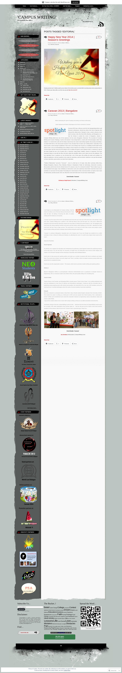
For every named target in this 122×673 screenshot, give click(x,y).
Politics (62, 626)
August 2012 (22, 197)
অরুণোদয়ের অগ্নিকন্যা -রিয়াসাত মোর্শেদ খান (27, 133)
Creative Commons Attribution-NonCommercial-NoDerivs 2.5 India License (28, 250)
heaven (75, 616)
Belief (46, 607)
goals (56, 616)
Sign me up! (21, 609)
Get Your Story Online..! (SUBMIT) (50, 6)
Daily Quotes (25, 87)
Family (64, 614)
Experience (70, 612)
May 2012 (22, 203)
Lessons (48, 621)
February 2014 (23, 162)
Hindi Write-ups (26, 89)
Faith (59, 614)
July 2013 (22, 176)
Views (72, 629)
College (60, 607)
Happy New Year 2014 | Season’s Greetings (61, 38)
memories (74, 621)
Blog (52, 115)
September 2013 (23, 172)
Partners (22, 68)
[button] (59, 319)
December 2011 (23, 213)
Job (66, 618)
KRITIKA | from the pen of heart (26, 129)
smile (71, 628)
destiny (62, 610)
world (75, 629)
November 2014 (23, 146)
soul (45, 629)
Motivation (59, 623)
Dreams (72, 610)
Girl (54, 616)
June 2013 (22, 178)
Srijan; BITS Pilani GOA (28, 76)
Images (21, 66)
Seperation (67, 628)
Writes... (67, 42)
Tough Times (65, 629)
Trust (69, 629)
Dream (67, 610)
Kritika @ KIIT (26, 74)
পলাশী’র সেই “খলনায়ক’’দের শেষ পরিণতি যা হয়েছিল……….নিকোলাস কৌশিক (26, 124)
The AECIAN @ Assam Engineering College (28, 79)
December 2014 (23, 144)
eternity (65, 612)
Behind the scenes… (89, 6)
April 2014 (22, 158)
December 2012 (23, 190)
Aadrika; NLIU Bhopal (27, 69)
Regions (77, 6)
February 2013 (23, 186)
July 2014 (22, 152)
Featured (22, 64)
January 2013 (23, 188)
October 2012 (23, 193)
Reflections (69, 626)
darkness (46, 610)
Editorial (21, 62)
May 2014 (22, 156)
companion (66, 607)
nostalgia (64, 623)
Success (48, 629)
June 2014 (22, 154)
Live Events (25, 91)
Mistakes (48, 623)
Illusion (63, 618)
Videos (21, 81)
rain (65, 626)
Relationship (47, 628)
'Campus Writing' (36, 17)
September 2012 (23, 195)
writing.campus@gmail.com (25, 623)
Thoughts (60, 629)
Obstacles (70, 623)
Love (68, 621)
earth (76, 610)
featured (57, 44)
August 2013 (22, 174)
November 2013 (23, 168)
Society (74, 628)
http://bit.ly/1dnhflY (73, 90)
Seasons (62, 628)
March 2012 (22, 207)
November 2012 (23, 192)
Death (50, 610)
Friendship (51, 616)
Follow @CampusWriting (28, 254)
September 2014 (23, 148)
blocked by (61, 637)
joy (68, 618)
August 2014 (22, 150)
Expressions (54, 614)
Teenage (55, 629)
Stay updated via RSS (88, 21)
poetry (59, 626)
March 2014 (22, 160)
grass (59, 616)
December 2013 (23, 166)
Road (52, 628)
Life (55, 620)
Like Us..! (23, 137)
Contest (24, 85)
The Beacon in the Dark (25, 131)
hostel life (59, 618)
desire (53, 610)
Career (51, 607)
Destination (57, 610)
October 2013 (23, 170)
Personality (55, 626)
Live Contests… (34, 6)
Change (55, 607)
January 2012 (23, 211)
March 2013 (22, 184)
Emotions (59, 612)
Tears (51, 629)
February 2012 (23, 209)
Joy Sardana (64, 334)
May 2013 (22, 180)
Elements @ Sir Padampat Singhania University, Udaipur (29, 72)
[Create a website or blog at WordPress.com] (61, 645)
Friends (46, 616)
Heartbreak (71, 616)
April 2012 (22, 205)
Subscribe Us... (23, 603)
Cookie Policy (67, 670)
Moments (55, 623)
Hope (55, 618)
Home (24, 6)
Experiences (47, 614)
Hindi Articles (49, 618)
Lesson (73, 618)
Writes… (22, 83)
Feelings (69, 614)
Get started (75, 2)
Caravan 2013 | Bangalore (63, 110)
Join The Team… (67, 6)
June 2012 (22, 201)
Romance (57, 628)
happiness (63, 616)
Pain (46, 626)
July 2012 (22, 199)
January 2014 (23, 164)
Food (73, 614)
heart (67, 616)
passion (50, 626)
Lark (70, 618)
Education (52, 612)
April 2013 (22, 182)
